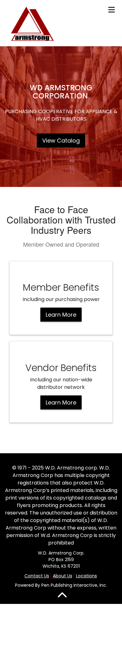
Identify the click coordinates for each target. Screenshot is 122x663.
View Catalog (61, 140)
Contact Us (36, 576)
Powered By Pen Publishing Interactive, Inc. (61, 585)
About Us (62, 576)
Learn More (61, 315)
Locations (86, 576)
